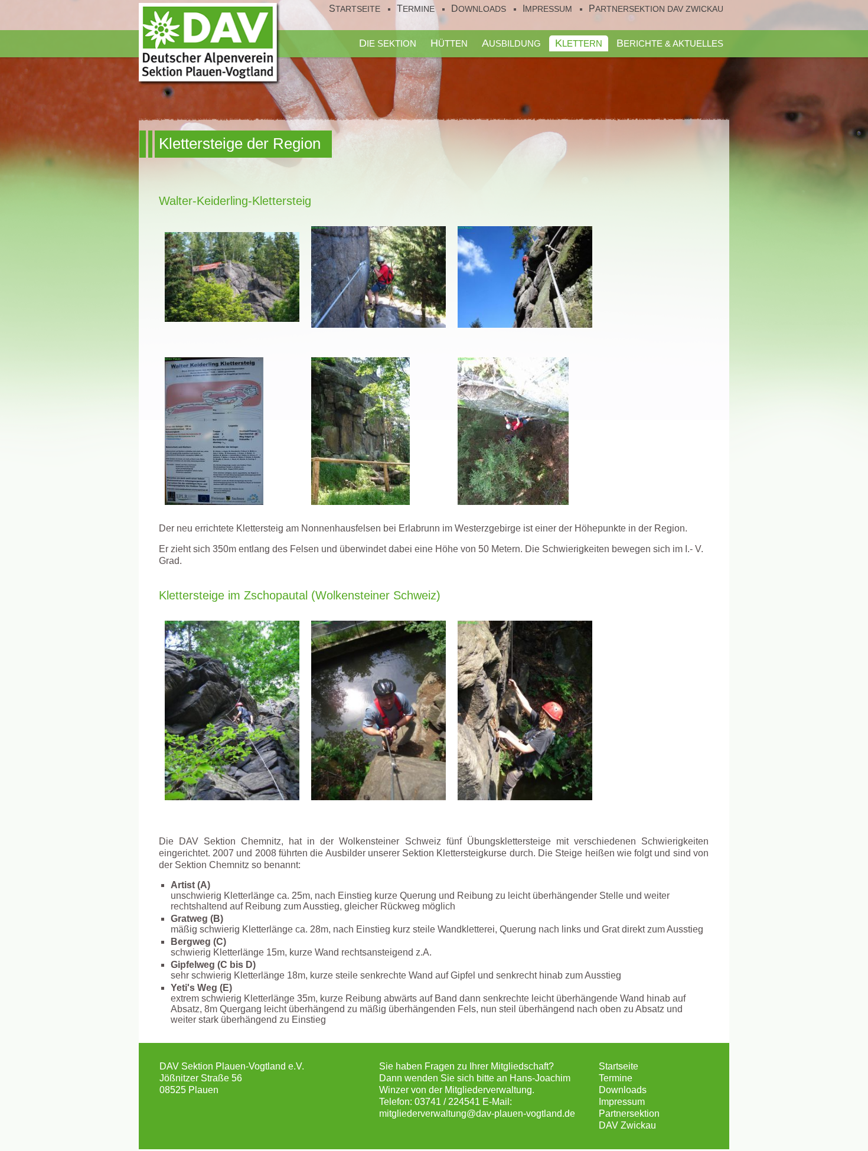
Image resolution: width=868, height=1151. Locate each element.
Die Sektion (387, 43)
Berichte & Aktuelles (669, 43)
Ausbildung (511, 43)
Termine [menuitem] (416, 9)
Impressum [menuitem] (547, 9)
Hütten (449, 43)
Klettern (578, 43)
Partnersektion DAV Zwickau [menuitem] (656, 9)
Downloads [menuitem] (478, 9)
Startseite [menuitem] (354, 9)
